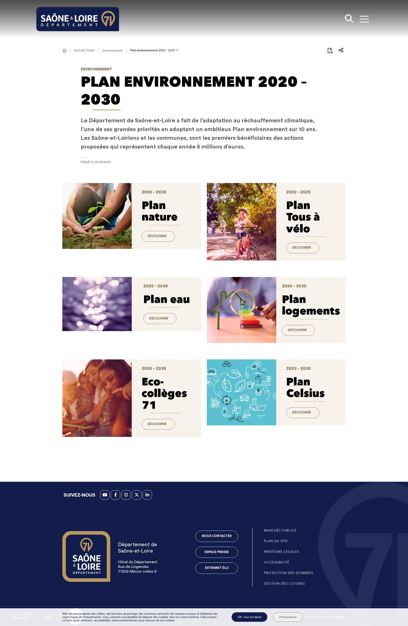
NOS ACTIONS (84, 50)
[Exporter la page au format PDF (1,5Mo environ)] (330, 50)
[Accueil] (64, 50)
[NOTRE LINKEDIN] (147, 495)
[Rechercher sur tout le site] (349, 19)
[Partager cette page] (341, 50)
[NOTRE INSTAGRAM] (126, 495)
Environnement (112, 50)
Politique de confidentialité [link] (324, 617)
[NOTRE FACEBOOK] (115, 495)
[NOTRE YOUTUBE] (105, 495)
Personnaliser (288, 617)
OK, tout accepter (249, 617)
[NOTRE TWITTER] (136, 495)
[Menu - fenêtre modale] (364, 19)
